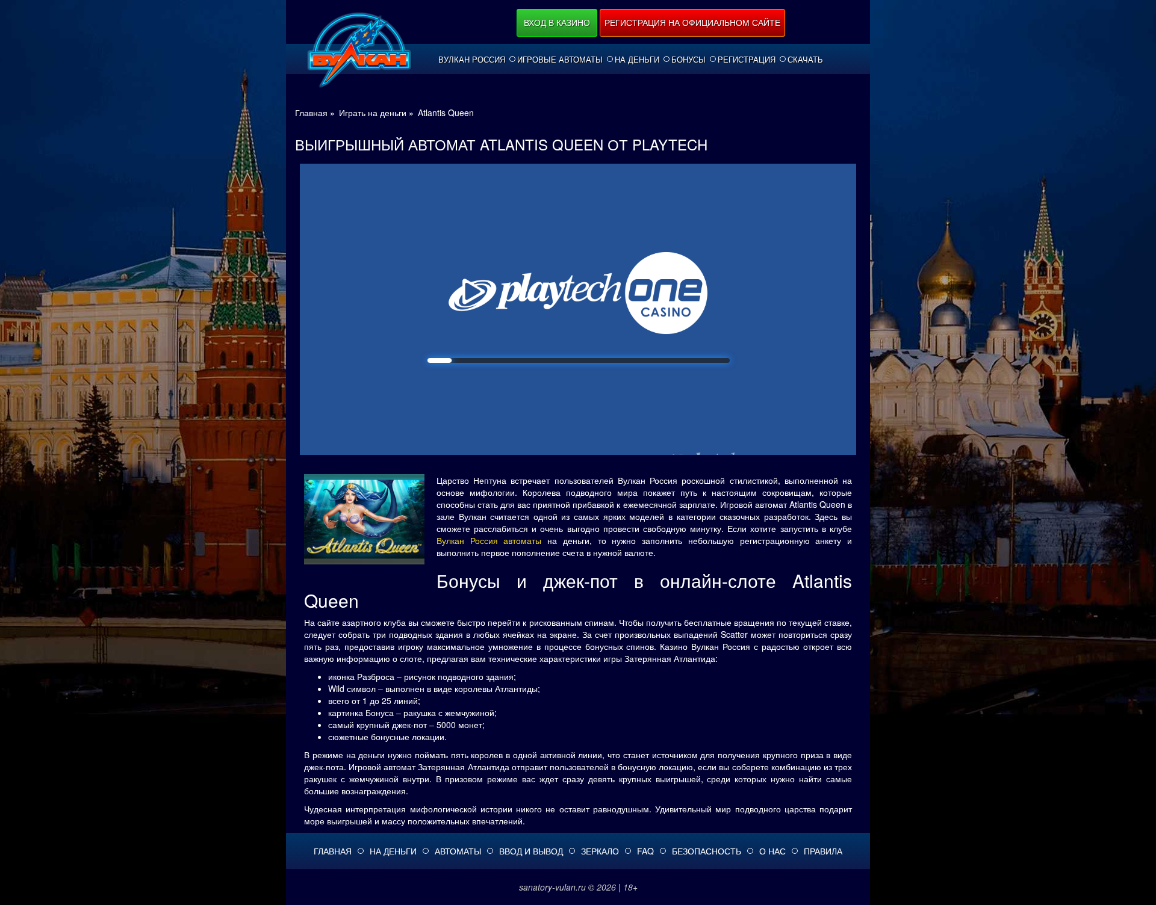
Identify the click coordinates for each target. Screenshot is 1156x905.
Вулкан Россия (471, 59)
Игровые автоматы (560, 59)
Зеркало (600, 851)
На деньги (637, 59)
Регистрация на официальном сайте (692, 22)
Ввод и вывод (531, 851)
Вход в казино (557, 22)
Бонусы (688, 59)
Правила (823, 851)
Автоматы (458, 851)
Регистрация (746, 59)
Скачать (805, 59)
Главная (333, 851)
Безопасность (706, 851)
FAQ (645, 851)
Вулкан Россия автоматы (489, 540)
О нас (772, 851)
